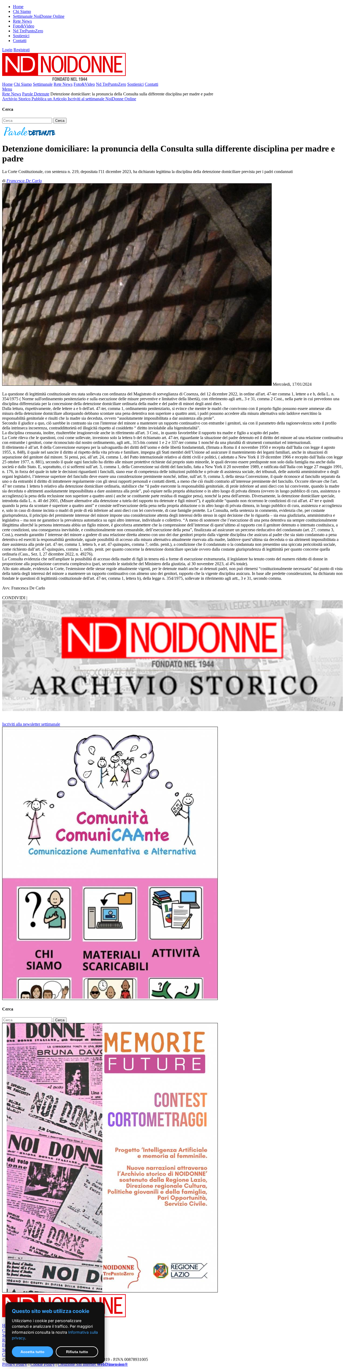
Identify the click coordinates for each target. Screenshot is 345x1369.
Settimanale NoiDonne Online (38, 16)
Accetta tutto (32, 1352)
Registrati (21, 49)
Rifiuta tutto (77, 1352)
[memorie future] (110, 1291)
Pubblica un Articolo (50, 98)
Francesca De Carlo (24, 180)
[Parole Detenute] (29, 135)
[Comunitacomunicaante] (110, 998)
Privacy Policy (14, 1364)
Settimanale (43, 84)
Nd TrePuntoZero (28, 31)
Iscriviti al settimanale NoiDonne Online (102, 98)
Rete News (22, 21)
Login (7, 49)
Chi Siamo (22, 11)
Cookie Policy (42, 1364)
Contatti (19, 40)
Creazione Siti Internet (93, 1364)
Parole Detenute (35, 94)
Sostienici (21, 35)
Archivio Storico (17, 98)
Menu (7, 89)
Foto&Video (23, 26)
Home (18, 6)
